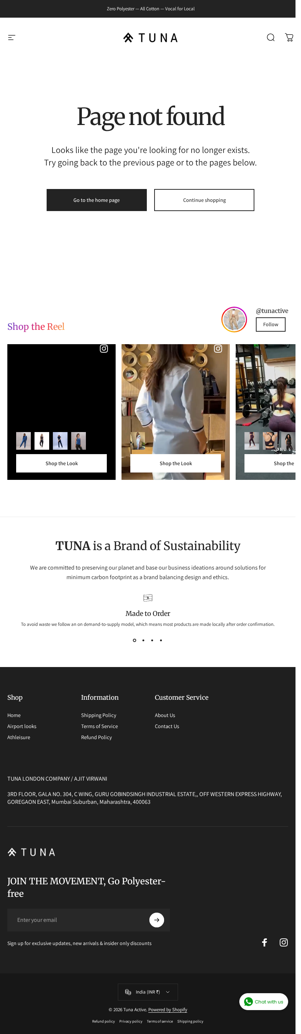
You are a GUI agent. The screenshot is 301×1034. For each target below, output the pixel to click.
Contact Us (167, 726)
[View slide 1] (134, 640)
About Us (165, 715)
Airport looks (21, 726)
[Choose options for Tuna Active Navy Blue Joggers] (42, 441)
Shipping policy (190, 1021)
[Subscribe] (156, 920)
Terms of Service (99, 726)
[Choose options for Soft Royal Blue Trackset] (23, 441)
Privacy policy (130, 1021)
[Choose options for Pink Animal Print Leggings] (251, 441)
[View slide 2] (143, 640)
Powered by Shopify (167, 1009)
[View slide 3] (152, 640)
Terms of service (160, 1021)
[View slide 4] (161, 640)
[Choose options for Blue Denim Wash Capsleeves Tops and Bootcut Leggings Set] (60, 441)
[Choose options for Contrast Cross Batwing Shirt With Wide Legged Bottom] (137, 441)
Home (14, 715)
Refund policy (103, 1021)
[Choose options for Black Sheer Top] (288, 441)
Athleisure (18, 737)
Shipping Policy (98, 715)
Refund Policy (96, 737)
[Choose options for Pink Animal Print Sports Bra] (270, 441)
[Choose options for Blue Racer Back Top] (78, 441)
